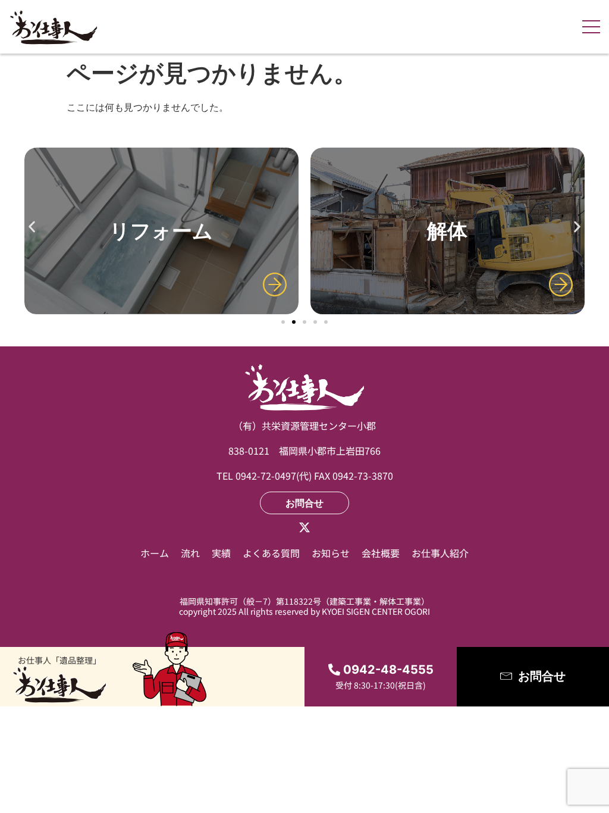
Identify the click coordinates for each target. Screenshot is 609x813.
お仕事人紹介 (440, 553)
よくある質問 (271, 553)
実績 (221, 553)
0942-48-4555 (388, 669)
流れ (190, 553)
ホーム (154, 553)
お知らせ (331, 553)
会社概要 (381, 553)
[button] (31, 227)
